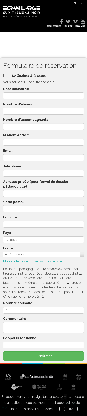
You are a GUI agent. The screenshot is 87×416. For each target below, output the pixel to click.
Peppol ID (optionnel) (20, 338)
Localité (10, 217)
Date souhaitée (16, 89)
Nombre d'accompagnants (25, 120)
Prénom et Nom (16, 135)
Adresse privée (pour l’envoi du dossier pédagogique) (35, 184)
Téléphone (12, 166)
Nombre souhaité (17, 303)
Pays (7, 233)
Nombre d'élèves (17, 104)
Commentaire (14, 319)
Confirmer (43, 356)
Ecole (8, 248)
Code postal (13, 202)
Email (7, 151)
